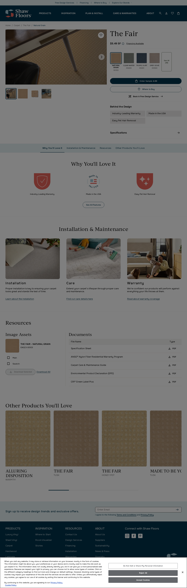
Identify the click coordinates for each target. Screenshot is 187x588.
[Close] (183, 572)
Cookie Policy (10, 585)
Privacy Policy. (57, 582)
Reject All (143, 573)
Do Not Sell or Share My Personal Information (143, 566)
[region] (93, 572)
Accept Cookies (143, 580)
